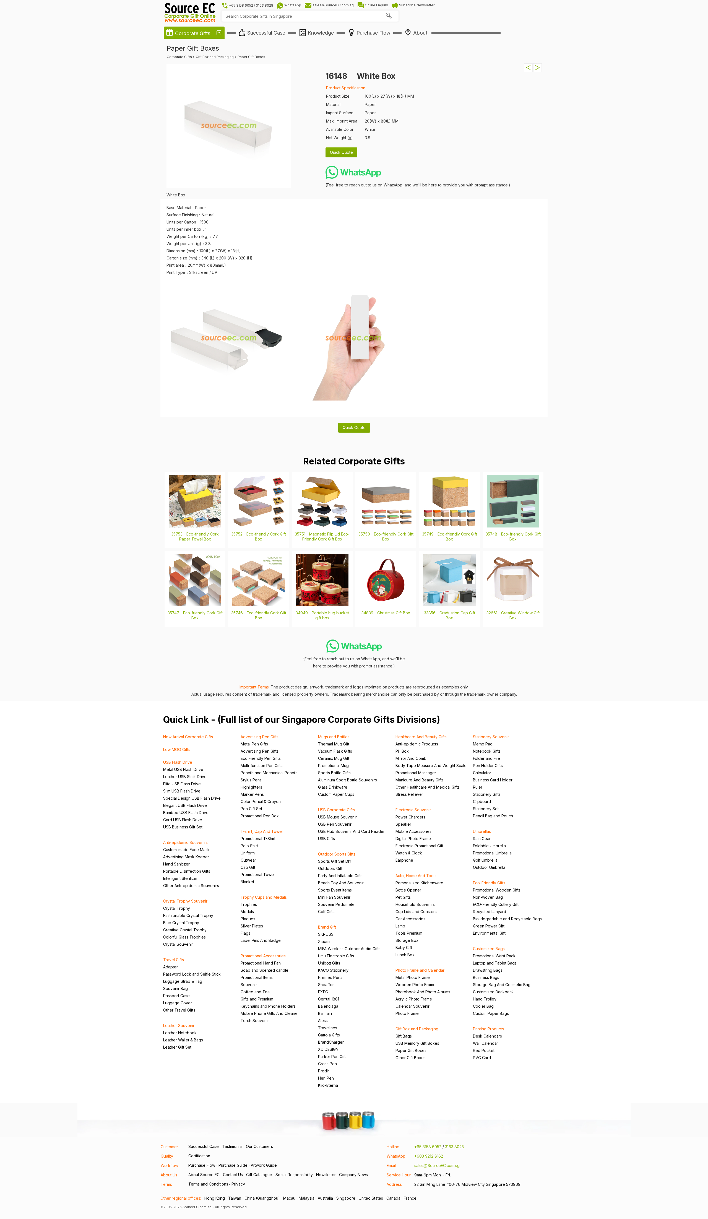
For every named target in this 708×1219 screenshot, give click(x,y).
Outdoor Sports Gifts (336, 854)
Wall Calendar (485, 1043)
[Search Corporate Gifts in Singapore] (389, 16)
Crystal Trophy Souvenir (185, 901)
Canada (393, 1198)
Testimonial (232, 1146)
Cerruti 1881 (328, 999)
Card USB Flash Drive (182, 819)
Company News (353, 1174)
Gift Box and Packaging (416, 1028)
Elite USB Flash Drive (182, 783)
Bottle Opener (408, 890)
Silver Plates (252, 926)
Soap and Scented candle (264, 970)
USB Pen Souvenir (335, 824)
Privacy (238, 1184)
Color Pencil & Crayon (261, 801)
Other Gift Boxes (410, 1057)
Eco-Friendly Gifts (489, 882)
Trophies (249, 904)
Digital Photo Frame (413, 838)
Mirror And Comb (410, 758)
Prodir (323, 1071)
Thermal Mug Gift (333, 744)
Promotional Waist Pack (494, 955)
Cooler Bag (483, 1006)
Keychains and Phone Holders (268, 1006)
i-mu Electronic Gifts (336, 955)
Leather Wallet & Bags (183, 1040)
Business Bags (486, 977)
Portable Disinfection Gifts (186, 871)
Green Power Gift (488, 926)
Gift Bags (403, 1036)
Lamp (400, 926)
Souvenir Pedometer (337, 904)
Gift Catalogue (259, 1174)
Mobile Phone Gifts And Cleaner (270, 1013)
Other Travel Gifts (179, 1010)
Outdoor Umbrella (489, 867)
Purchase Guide (233, 1165)
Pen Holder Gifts (488, 765)
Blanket (247, 881)
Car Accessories (410, 918)
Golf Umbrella (485, 860)
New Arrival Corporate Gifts (188, 736)
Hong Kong (214, 1198)
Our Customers (259, 1146)
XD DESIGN (328, 1049)
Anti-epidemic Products (416, 744)
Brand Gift (327, 927)
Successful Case (203, 1146)
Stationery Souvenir (491, 736)
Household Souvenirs (415, 904)
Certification (199, 1155)
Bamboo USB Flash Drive (186, 812)
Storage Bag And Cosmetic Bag (501, 984)
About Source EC (204, 1174)
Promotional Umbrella (492, 853)
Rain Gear (482, 838)
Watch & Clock (408, 853)
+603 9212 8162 (428, 1156)
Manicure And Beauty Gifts (419, 780)
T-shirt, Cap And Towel (262, 831)
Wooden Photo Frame (415, 984)
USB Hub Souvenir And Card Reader (351, 831)
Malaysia (306, 1198)
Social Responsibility (294, 1174)
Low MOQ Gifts (176, 749)
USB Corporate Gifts (336, 809)
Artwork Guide (264, 1165)
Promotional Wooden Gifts (496, 890)
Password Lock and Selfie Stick (192, 974)
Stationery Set (486, 808)
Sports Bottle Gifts (334, 772)
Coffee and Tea (255, 991)
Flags (245, 933)
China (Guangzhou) (262, 1198)
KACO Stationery (333, 970)
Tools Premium (408, 933)
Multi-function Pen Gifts (262, 765)
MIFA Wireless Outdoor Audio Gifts (349, 948)
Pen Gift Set (251, 808)
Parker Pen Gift (332, 1056)
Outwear (248, 860)
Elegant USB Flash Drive (185, 805)
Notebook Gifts (487, 751)
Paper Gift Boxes (410, 1050)
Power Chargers (410, 817)
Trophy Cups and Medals (264, 897)
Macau (289, 1198)
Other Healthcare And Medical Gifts (427, 787)
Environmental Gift (489, 933)
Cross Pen (327, 1063)
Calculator (482, 772)
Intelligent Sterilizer (180, 878)
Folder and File (486, 758)
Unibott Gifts (329, 963)
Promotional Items (257, 977)
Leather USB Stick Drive (185, 776)
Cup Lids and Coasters (416, 911)
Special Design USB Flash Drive (192, 798)
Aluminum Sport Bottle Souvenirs (347, 780)
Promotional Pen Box (260, 815)
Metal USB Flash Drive (183, 769)
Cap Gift (248, 867)
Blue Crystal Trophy (181, 922)
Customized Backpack (493, 991)
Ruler (477, 787)
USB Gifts (326, 838)
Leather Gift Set (177, 1047)
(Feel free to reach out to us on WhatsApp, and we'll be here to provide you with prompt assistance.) (418, 185)
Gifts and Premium (257, 999)
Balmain (325, 1013)
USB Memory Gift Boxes (417, 1043)
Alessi (323, 1020)
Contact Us (233, 1174)
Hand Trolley (484, 999)
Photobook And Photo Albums (422, 991)
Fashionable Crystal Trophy (188, 915)
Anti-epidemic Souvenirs (185, 842)
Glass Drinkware (332, 787)
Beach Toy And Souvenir (341, 882)
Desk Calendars (487, 1036)
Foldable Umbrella (489, 845)
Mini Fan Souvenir (334, 897)
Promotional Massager (415, 772)
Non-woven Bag (488, 897)
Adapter (170, 967)
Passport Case (176, 995)
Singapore (345, 1198)
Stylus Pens (251, 780)
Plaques (248, 918)
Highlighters (251, 787)
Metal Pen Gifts (254, 744)
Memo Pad (483, 744)
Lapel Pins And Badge (261, 940)
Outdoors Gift (330, 868)
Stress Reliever (409, 794)
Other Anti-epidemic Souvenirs (191, 885)
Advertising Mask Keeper (186, 856)
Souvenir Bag (175, 988)
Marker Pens (252, 794)
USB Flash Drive (177, 762)
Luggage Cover (177, 1002)
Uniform (248, 853)
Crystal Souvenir (178, 944)
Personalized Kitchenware (419, 882)
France (410, 1198)
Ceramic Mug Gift (333, 758)
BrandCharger (331, 1042)
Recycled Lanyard (489, 911)
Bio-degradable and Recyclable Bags (507, 918)
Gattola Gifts (329, 1035)
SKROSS (326, 934)
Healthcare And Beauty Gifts (421, 736)
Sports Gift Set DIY (335, 861)
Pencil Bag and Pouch (493, 815)
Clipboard (482, 801)
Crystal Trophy (176, 908)
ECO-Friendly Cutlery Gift (496, 904)
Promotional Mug (333, 765)
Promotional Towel (258, 874)
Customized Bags (489, 948)
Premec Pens (330, 977)
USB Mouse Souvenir (337, 817)
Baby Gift (403, 947)
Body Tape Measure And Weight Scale (431, 765)
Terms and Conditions (208, 1184)
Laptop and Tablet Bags (495, 963)
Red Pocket (483, 1050)
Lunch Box (405, 954)
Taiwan (234, 1198)
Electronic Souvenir (413, 809)
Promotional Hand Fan (261, 963)
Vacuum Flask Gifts (335, 751)
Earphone (404, 860)
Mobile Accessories (413, 831)
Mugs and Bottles (334, 736)
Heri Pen (326, 1078)
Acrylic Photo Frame (413, 999)
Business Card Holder (492, 780)
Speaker (403, 824)
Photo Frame (407, 1013)
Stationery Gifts (487, 794)
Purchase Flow (201, 1165)
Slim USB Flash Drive (182, 791)
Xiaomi (324, 941)
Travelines (327, 1027)
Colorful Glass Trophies (184, 937)
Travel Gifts (173, 959)
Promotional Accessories (263, 955)
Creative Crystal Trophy (185, 929)
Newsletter (326, 1174)
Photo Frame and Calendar (419, 970)
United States (371, 1198)
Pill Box (402, 751)
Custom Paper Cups (336, 794)
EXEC (323, 991)
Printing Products (488, 1028)
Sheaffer (326, 984)
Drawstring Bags (488, 970)
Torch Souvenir (255, 1020)
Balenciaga (328, 1006)
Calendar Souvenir (412, 1006)
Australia (325, 1198)
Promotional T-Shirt (258, 838)
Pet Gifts (403, 897)
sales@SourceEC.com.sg (437, 1165)
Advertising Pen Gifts (259, 736)
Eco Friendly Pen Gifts (261, 758)
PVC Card (482, 1057)
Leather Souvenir (178, 1025)
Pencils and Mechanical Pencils (269, 772)
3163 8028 (454, 1146)
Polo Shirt (249, 845)
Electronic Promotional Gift (419, 845)
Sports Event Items (335, 890)
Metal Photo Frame (412, 977)
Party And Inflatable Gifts (340, 875)
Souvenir (249, 984)
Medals (247, 911)
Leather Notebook (180, 1032)
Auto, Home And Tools (415, 875)
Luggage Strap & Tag (182, 981)
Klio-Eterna (328, 1085)
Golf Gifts (326, 911)
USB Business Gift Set (182, 827)
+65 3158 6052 (427, 1146)
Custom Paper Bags (491, 1013)
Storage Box (406, 940)
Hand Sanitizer (176, 864)
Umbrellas (482, 831)
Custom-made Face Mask (186, 849)
